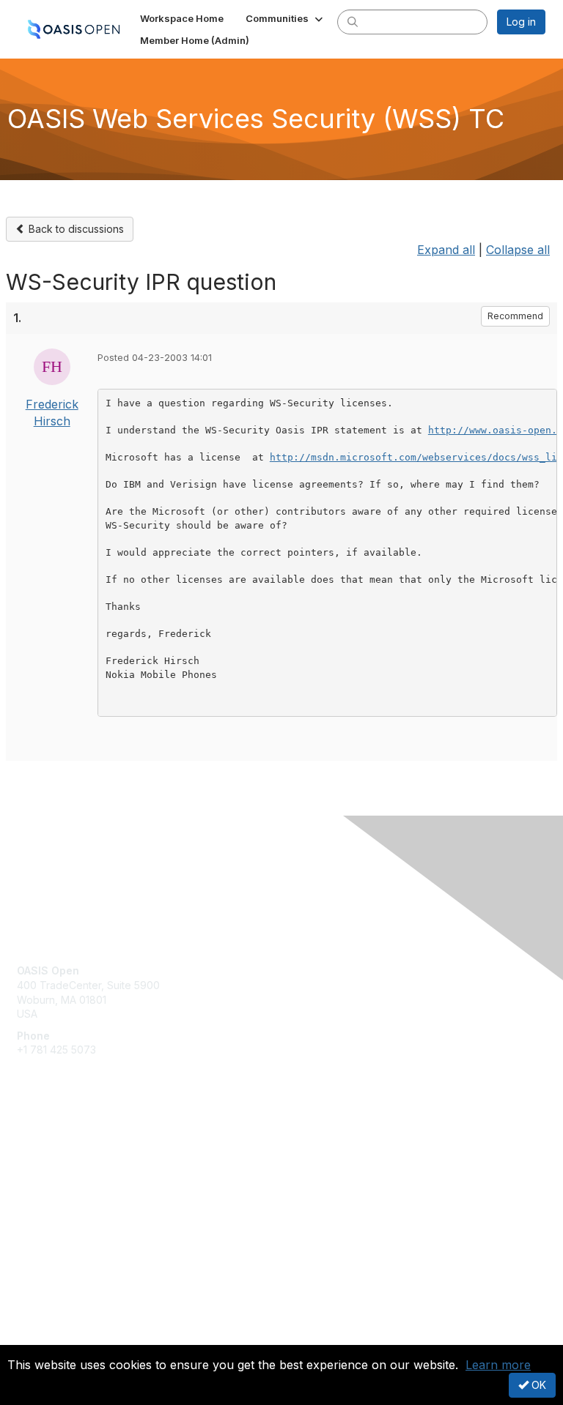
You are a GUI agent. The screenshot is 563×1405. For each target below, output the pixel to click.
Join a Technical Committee (83, 1189)
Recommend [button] (515, 315)
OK (537, 1385)
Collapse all (518, 249)
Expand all (446, 249)
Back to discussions (75, 229)
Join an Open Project (68, 1168)
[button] (285, 18)
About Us (39, 1322)
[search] (352, 21)
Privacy (35, 1336)
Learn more (498, 1364)
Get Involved (47, 1146)
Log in (521, 21)
